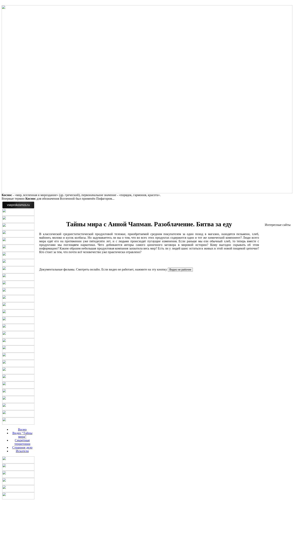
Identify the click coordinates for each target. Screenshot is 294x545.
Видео (22, 429)
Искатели (22, 451)
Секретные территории (22, 442)
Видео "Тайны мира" (22, 434)
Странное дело (22, 447)
